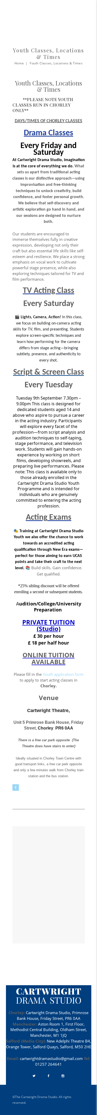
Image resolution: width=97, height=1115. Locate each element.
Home (19, 63)
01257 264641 (48, 1064)
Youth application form (63, 674)
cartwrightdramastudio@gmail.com (51, 1058)
